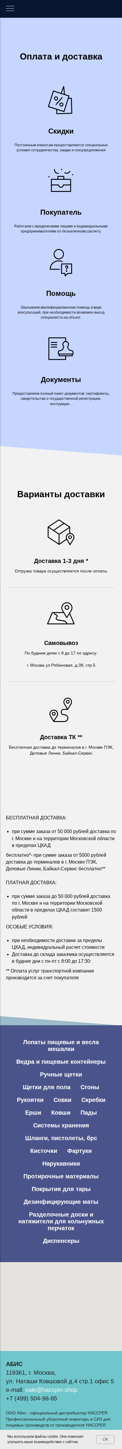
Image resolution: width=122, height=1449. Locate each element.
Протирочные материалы (61, 1176)
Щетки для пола (46, 1087)
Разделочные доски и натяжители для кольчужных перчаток (61, 1221)
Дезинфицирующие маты (61, 1201)
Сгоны (90, 1087)
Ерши (33, 1112)
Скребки (93, 1100)
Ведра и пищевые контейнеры (61, 1061)
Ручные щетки (61, 1074)
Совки (62, 1100)
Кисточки (43, 1151)
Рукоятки (30, 1100)
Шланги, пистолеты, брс (61, 1138)
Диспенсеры (61, 1241)
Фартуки (79, 1151)
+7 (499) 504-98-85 (31, 1398)
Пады (89, 1112)
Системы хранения (61, 1125)
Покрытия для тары (61, 1189)
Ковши (60, 1112)
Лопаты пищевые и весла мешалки (61, 1045)
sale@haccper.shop (51, 1390)
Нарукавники (61, 1163)
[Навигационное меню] (10, 9)
